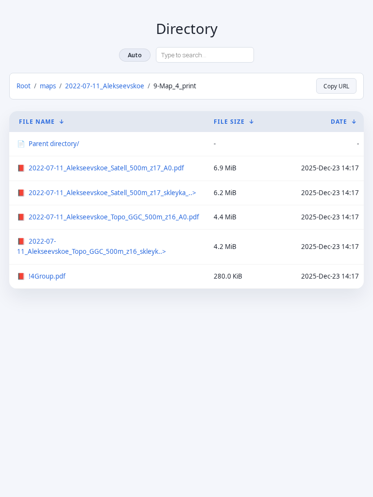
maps (48, 86)
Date (339, 121)
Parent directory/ (54, 143)
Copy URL (336, 86)
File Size (229, 121)
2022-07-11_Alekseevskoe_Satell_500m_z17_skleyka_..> (112, 192)
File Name (37, 121)
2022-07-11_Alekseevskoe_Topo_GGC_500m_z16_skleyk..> (91, 246)
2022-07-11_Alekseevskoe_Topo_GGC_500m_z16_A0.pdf (114, 217)
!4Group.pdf (47, 276)
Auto (135, 55)
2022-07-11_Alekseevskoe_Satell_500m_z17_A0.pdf (106, 168)
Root (24, 86)
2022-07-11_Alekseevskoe (104, 86)
